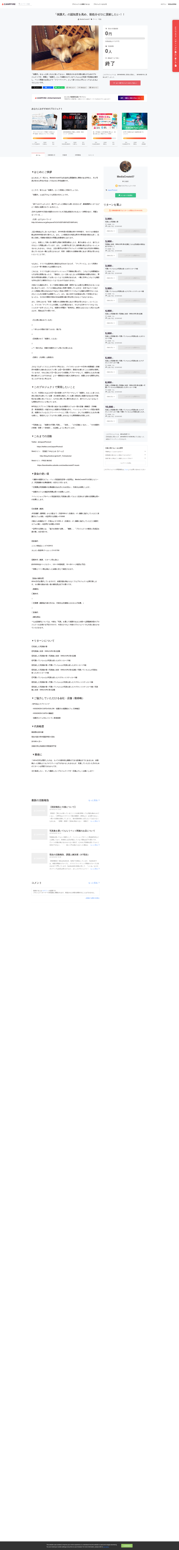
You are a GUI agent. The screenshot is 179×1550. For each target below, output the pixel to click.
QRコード (94, 87)
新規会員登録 (172, 4)
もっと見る (93, 800)
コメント (91, 155)
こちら (126, 469)
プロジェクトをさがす (100, 4)
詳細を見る (110, 231)
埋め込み (83, 87)
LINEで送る (60, 87)
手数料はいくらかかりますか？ (114, 451)
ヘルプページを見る (125, 463)
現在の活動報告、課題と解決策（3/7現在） (70, 854)
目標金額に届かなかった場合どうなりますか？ (118, 455)
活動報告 (51, 155)
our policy (106, 1547)
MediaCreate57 (85, 19)
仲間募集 (78, 155)
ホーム (38, 155)
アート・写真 (97, 19)
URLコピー (72, 87)
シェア (49, 87)
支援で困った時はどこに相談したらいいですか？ (119, 458)
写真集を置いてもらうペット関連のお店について (72, 830)
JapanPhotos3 (112, 190)
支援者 (64, 155)
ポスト (38, 87)
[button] (131, 98)
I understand (126, 1546)
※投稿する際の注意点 (92, 898)
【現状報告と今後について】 (63, 806)
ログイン (163, 4)
